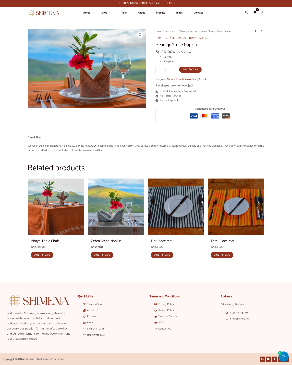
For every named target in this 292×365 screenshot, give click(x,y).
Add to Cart (190, 69)
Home (158, 31)
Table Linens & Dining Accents (180, 31)
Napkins (202, 31)
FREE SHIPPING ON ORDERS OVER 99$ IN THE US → (146, 3)
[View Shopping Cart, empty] (255, 13)
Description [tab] (34, 137)
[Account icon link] (262, 12)
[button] (109, 13)
